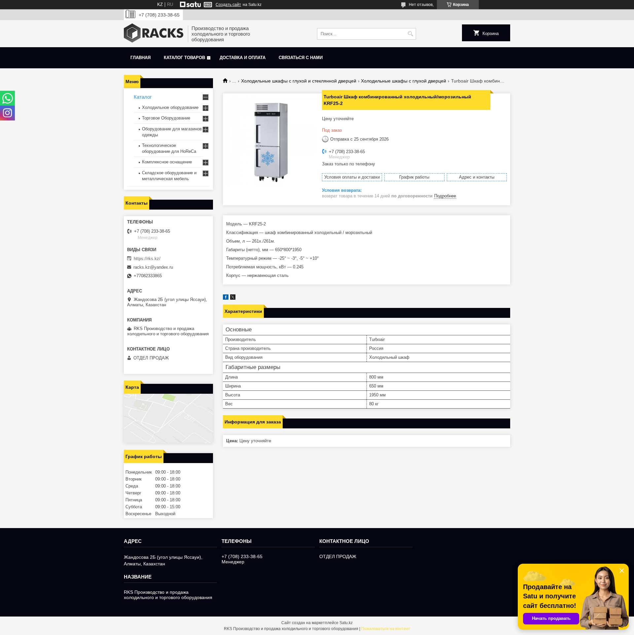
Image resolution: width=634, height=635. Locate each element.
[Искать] (410, 34)
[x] (232, 298)
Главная (140, 57)
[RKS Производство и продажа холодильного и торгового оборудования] (153, 33)
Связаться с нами (301, 57)
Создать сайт (228, 4)
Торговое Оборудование (166, 118)
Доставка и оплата (242, 57)
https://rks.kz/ (147, 258)
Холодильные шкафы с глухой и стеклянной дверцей (298, 81)
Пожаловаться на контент (385, 628)
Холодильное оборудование (170, 107)
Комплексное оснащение (167, 161)
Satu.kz (346, 622)
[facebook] (226, 298)
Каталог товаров (184, 57)
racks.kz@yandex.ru (153, 267)
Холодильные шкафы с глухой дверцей (403, 81)
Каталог (143, 97)
